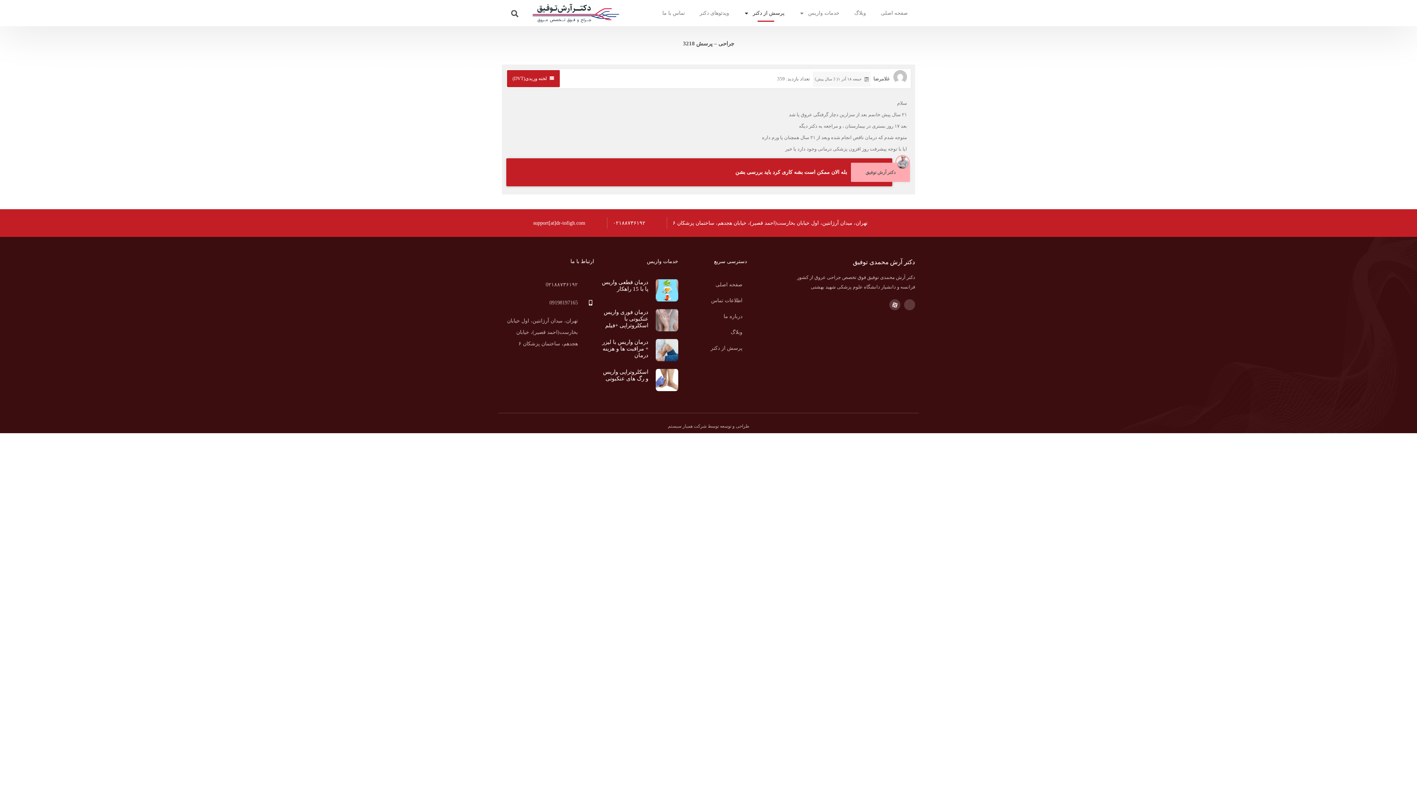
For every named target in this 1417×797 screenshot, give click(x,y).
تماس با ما (673, 13)
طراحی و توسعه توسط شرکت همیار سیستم (708, 426)
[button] (515, 13)
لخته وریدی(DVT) (530, 78)
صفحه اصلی (894, 13)
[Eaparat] (894, 304)
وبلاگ (860, 13)
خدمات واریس (823, 13)
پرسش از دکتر (769, 13)
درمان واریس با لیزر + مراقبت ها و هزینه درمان (625, 348)
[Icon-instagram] (909, 304)
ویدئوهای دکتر (714, 13)
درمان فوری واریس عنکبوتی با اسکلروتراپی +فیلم (626, 318)
